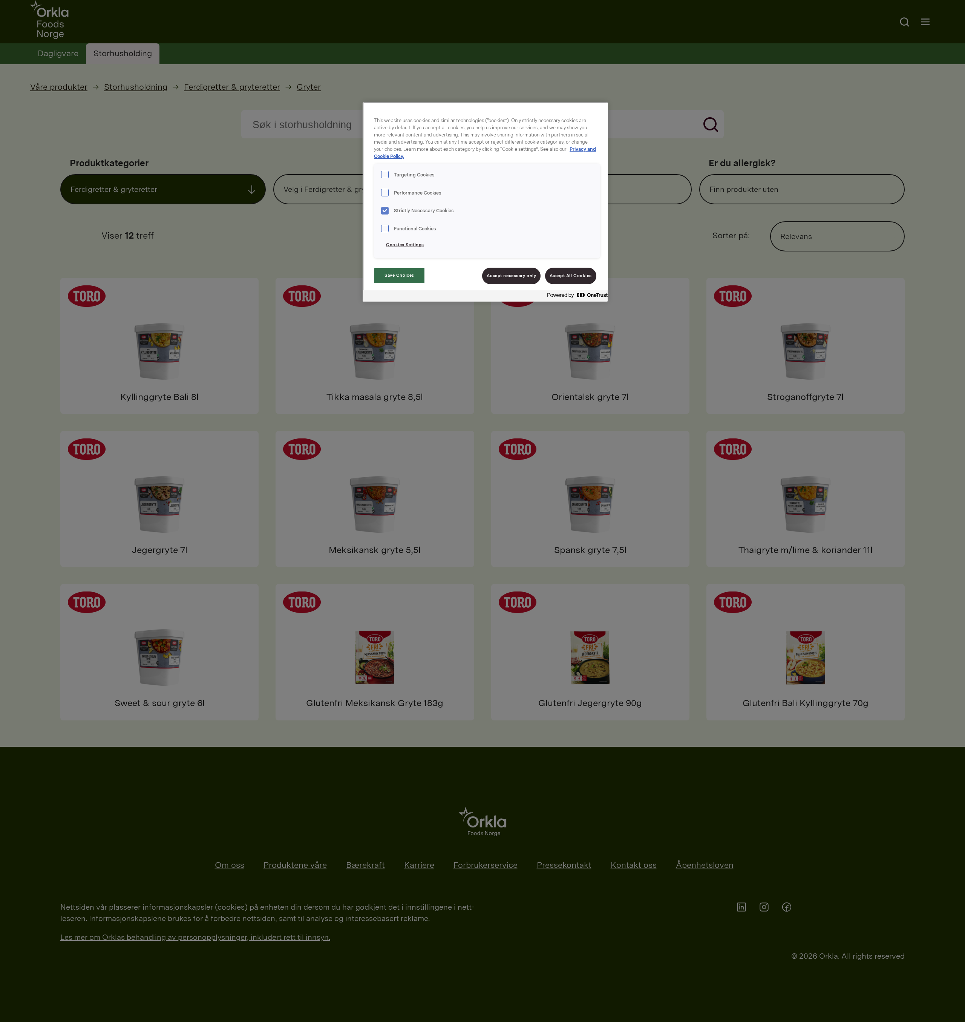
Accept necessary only (511, 275)
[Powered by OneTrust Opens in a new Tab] (575, 297)
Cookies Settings (405, 244)
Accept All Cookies (571, 275)
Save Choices (399, 275)
